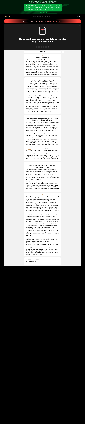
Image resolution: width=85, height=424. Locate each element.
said (33, 63)
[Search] (77, 16)
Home (34, 16)
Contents (42, 51)
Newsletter (40, 16)
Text (26, 261)
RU (79, 16)
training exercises (52, 155)
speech (29, 149)
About (46, 16)
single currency (34, 111)
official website (38, 69)
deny (37, 153)
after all (37, 205)
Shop (50, 16)
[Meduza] (7, 16)
